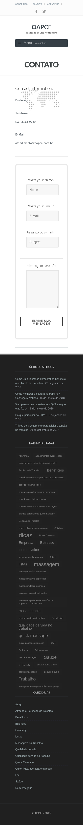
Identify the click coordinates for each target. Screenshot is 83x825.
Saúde (19, 781)
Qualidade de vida (25, 749)
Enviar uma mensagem (41, 322)
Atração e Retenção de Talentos (34, 710)
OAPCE (42, 28)
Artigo (18, 704)
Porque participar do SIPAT (31, 415)
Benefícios (21, 717)
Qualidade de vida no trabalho (32, 755)
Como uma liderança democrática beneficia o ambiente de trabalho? (40, 381)
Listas (18, 736)
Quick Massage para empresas (33, 768)
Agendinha (53, 4)
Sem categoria (23, 787)
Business (20, 723)
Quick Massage (24, 762)
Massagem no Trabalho (29, 743)
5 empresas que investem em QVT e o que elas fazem (40, 406)
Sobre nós (21, 4)
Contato (37, 4)
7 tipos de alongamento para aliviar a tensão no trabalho (41, 427)
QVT (18, 775)
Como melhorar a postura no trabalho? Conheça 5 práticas (37, 395)
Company (20, 730)
